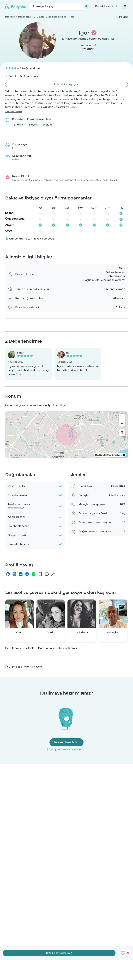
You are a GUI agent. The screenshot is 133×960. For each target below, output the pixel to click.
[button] (28, 364)
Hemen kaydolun (66, 742)
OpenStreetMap (114, 454)
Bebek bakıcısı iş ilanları (20, 648)
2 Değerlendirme (29, 68)
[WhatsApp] (33, 574)
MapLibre (99, 454)
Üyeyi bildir (15, 666)
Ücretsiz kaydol (33, 666)
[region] (66, 434)
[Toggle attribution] (124, 455)
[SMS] (40, 574)
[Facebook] (7, 574)
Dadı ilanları (46, 648)
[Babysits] (15, 6)
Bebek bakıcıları (66, 648)
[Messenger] (27, 574)
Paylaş (123, 16)
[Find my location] (122, 432)
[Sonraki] (126, 620)
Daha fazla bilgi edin (107, 180)
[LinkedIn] (20, 574)
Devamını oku (13, 111)
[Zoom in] (122, 417)
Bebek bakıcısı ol (106, 6)
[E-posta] (46, 574)
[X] (14, 574)
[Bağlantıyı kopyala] (53, 574)
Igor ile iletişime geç (59, 952)
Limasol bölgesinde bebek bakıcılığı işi (88, 38)
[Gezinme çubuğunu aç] (125, 6)
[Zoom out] (122, 423)
